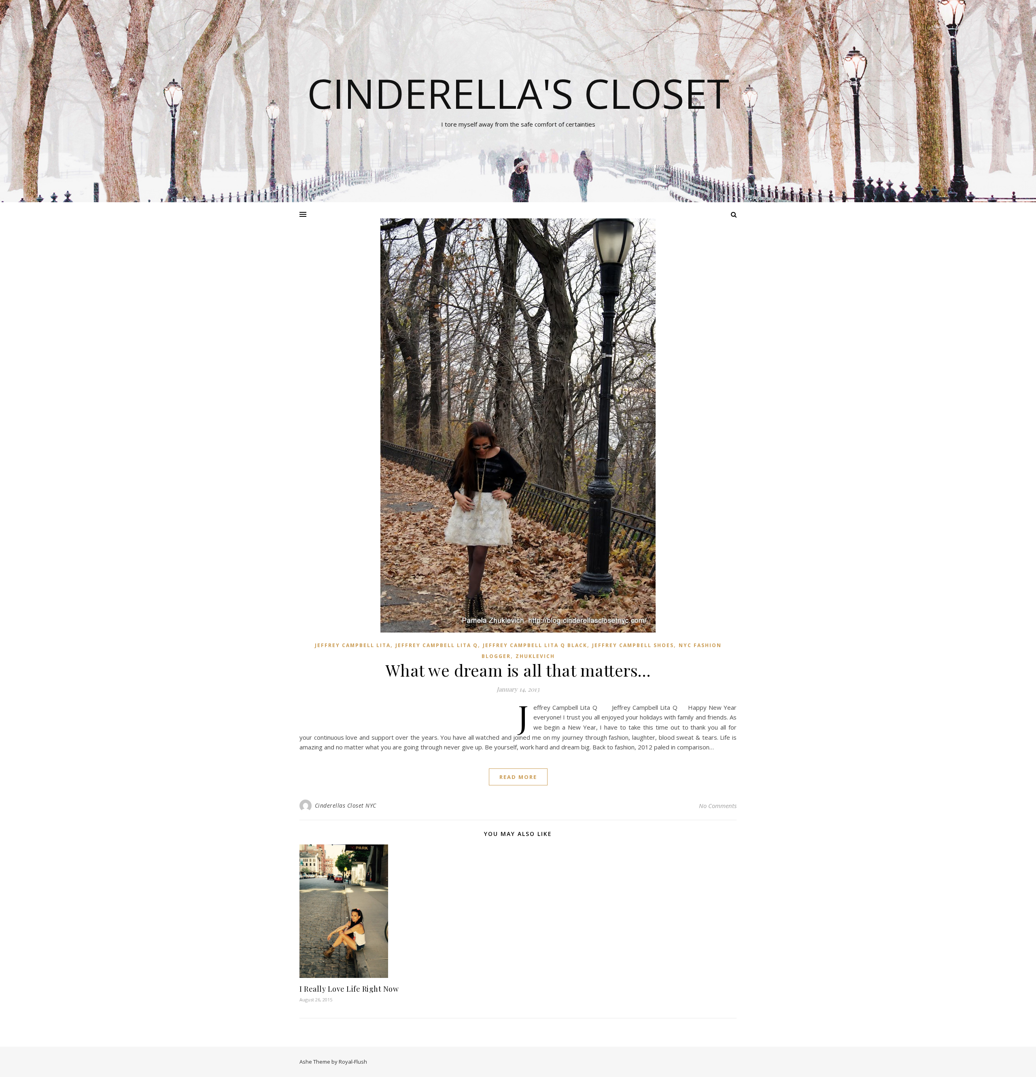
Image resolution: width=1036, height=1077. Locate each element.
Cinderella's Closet (518, 93)
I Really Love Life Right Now (349, 989)
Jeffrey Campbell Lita (353, 645)
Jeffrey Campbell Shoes (633, 645)
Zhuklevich (535, 656)
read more (518, 777)
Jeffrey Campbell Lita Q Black (535, 645)
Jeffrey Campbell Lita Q (436, 645)
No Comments (718, 806)
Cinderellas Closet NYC (345, 805)
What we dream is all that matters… (518, 670)
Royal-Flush (353, 1061)
